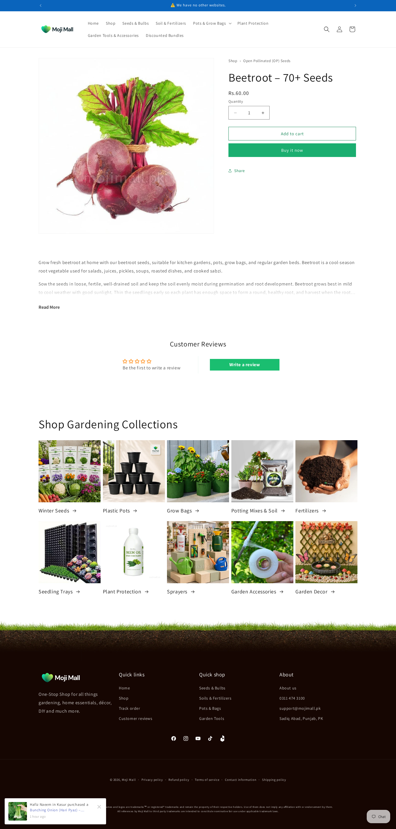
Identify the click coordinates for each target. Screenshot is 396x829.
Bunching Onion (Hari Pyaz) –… (57, 810)
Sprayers (177, 591)
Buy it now (292, 150)
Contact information (240, 780)
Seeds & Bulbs (212, 688)
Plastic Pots (117, 510)
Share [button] (239, 170)
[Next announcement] (355, 5)
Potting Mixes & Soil (255, 510)
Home (124, 688)
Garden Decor (312, 591)
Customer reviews (135, 718)
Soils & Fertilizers (215, 698)
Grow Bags (180, 510)
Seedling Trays (56, 591)
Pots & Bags (210, 708)
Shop (232, 60)
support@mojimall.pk (300, 708)
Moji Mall (129, 780)
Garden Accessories (254, 591)
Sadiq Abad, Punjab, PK (301, 718)
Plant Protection (123, 591)
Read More (49, 307)
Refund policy (178, 780)
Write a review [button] (244, 365)
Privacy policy (152, 780)
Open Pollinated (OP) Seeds (266, 60)
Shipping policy (274, 780)
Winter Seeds (54, 510)
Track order (129, 708)
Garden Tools (211, 718)
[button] (212, 23)
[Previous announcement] (40, 5)
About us (288, 688)
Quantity (235, 101)
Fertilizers (307, 510)
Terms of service (207, 780)
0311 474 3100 (292, 698)
